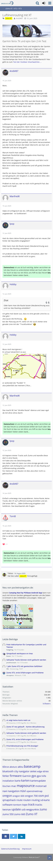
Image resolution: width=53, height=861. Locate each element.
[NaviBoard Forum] (7, 3)
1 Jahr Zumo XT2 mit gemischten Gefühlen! (24, 666)
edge (39, 771)
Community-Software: (26, 857)
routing (35, 800)
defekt (33, 771)
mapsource (26, 785)
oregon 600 (18, 795)
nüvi (23, 791)
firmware (16, 776)
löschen (6, 786)
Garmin (26, 776)
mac (13, 786)
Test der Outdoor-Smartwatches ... (27, 62)
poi (47, 796)
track (31, 804)
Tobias (10, 573)
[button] (49, 3)
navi (4, 791)
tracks (38, 804)
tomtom (17, 804)
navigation (14, 791)
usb (23, 809)
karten (25, 780)
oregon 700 (31, 795)
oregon (7, 796)
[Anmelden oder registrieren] (43, 3)
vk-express (10, 675)
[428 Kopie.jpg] (24, 366)
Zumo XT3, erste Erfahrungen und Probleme (25, 672)
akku (20, 766)
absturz (13, 766)
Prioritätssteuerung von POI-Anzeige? (22, 746)
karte (18, 780)
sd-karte (45, 800)
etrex (46, 771)
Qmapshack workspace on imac (19, 653)
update (16, 809)
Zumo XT (31, 814)
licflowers (47, 703)
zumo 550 (8, 814)
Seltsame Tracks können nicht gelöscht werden (26, 660)
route (19, 800)
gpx (39, 776)
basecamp (32, 766)
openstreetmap (34, 791)
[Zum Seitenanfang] (49, 857)
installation (8, 780)
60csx (5, 766)
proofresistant (11, 663)
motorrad (40, 786)
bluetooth (8, 771)
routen (27, 800)
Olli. (7, 669)
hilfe (44, 775)
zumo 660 (19, 814)
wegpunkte (32, 809)
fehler (5, 776)
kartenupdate (38, 780)
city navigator (21, 771)
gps (34, 776)
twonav (6, 809)
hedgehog (9, 650)
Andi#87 (19, 18)
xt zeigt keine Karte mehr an (18, 720)
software (7, 804)
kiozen (8, 656)
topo (24, 804)
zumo (43, 809)
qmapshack (9, 800)
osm (41, 796)
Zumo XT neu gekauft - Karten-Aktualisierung (25, 727)
